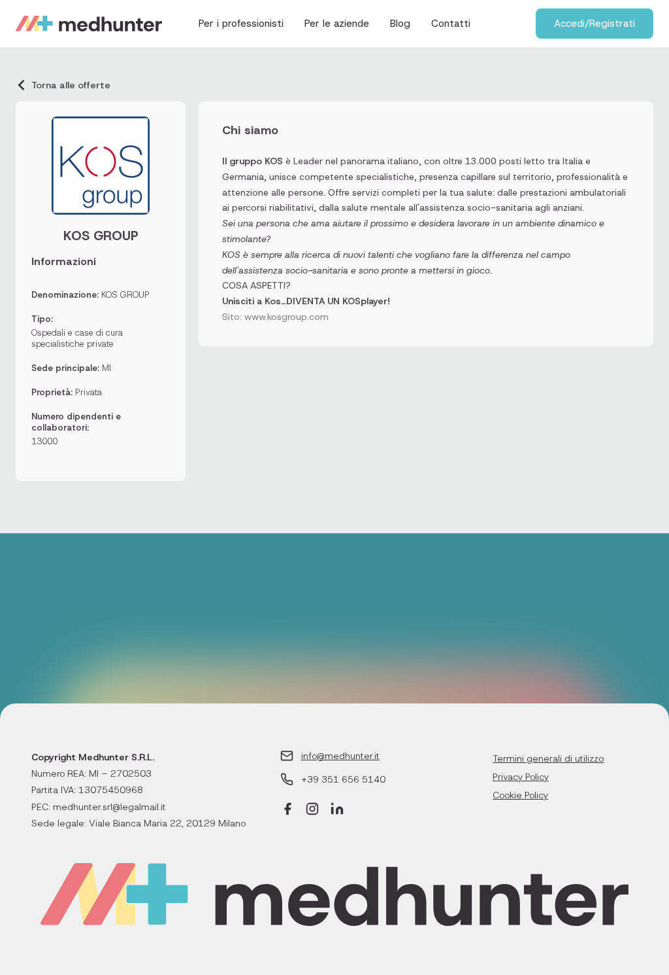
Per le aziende (336, 23)
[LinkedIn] (337, 810)
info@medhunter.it (340, 756)
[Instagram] (312, 810)
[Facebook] (287, 810)
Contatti (450, 23)
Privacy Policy (521, 777)
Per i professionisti (241, 23)
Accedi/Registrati (594, 23)
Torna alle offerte (70, 85)
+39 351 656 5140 (343, 779)
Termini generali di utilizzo (548, 758)
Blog (400, 23)
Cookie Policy (520, 795)
